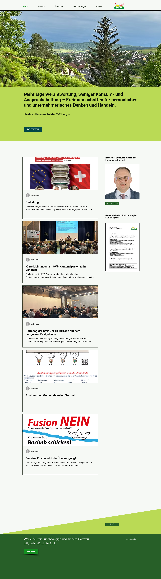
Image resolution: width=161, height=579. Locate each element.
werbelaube (131, 539)
